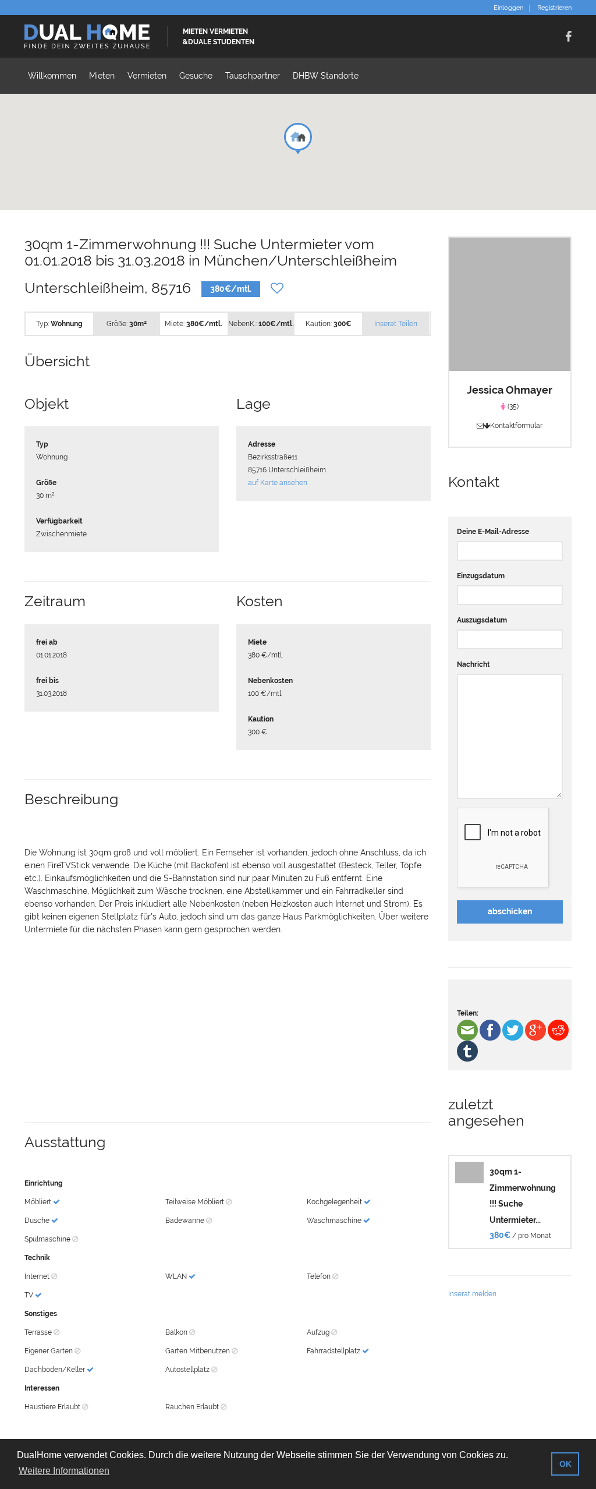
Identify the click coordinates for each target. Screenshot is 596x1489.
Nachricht (473, 664)
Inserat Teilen (395, 324)
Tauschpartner (252, 75)
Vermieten (146, 75)
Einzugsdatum (481, 576)
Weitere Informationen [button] (64, 1471)
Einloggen (508, 8)
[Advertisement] (227, 1028)
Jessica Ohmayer (509, 390)
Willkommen (52, 75)
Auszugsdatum (482, 620)
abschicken (510, 911)
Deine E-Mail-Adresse (493, 532)
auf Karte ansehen (277, 483)
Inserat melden (472, 1294)
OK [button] (565, 1464)
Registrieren (554, 8)
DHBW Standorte (326, 75)
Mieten (102, 75)
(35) (512, 406)
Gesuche (195, 75)
